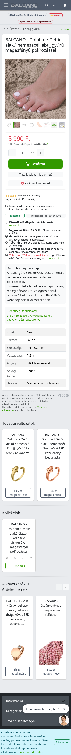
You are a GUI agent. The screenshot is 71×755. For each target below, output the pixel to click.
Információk (15, 701)
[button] (35, 89)
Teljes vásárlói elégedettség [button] (20, 199)
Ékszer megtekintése (18, 493)
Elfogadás (62, 742)
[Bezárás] (64, 709)
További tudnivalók (31, 752)
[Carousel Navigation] (62, 587)
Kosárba (37, 163)
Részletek (19, 566)
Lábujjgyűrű (31, 29)
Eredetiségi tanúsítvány (22, 311)
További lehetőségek (21, 721)
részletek (14, 225)
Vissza (64, 29)
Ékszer (14, 29)
